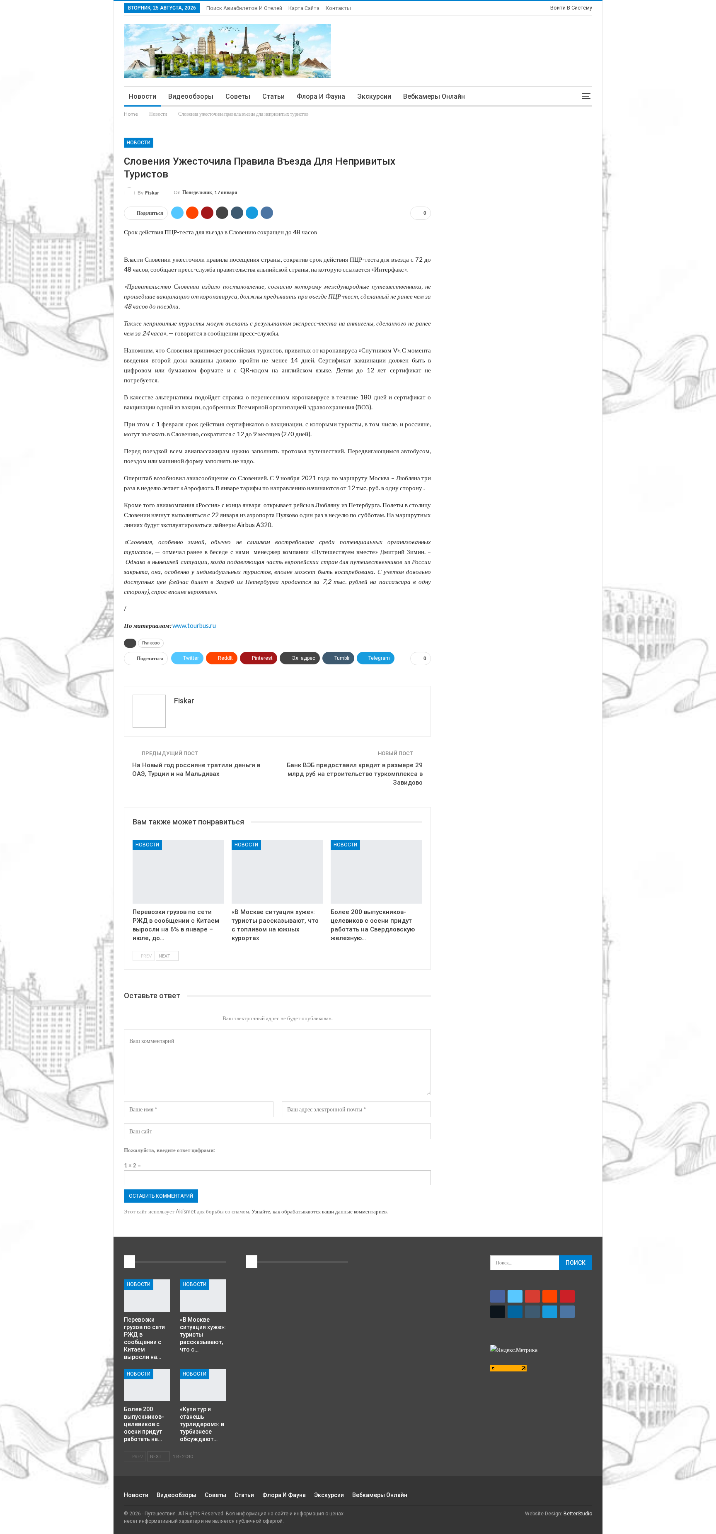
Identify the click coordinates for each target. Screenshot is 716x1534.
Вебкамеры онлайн (434, 96)
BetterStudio (578, 1514)
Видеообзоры (190, 96)
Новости (142, 96)
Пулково (151, 643)
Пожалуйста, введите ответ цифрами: (169, 1150)
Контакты (338, 8)
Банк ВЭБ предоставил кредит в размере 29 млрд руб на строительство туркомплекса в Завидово (355, 773)
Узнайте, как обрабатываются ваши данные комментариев (319, 1211)
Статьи (273, 96)
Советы (237, 96)
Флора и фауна (321, 96)
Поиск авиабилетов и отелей (244, 8)
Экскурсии (374, 96)
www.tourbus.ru (194, 625)
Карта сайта (303, 8)
